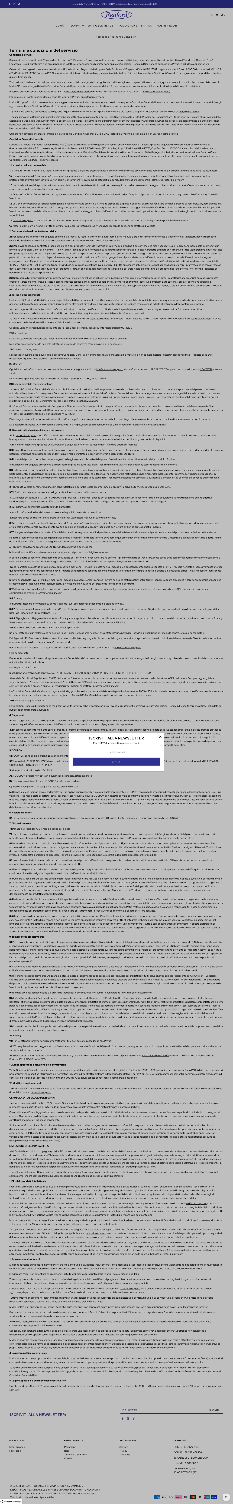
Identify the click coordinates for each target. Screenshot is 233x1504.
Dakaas (17, 1501)
